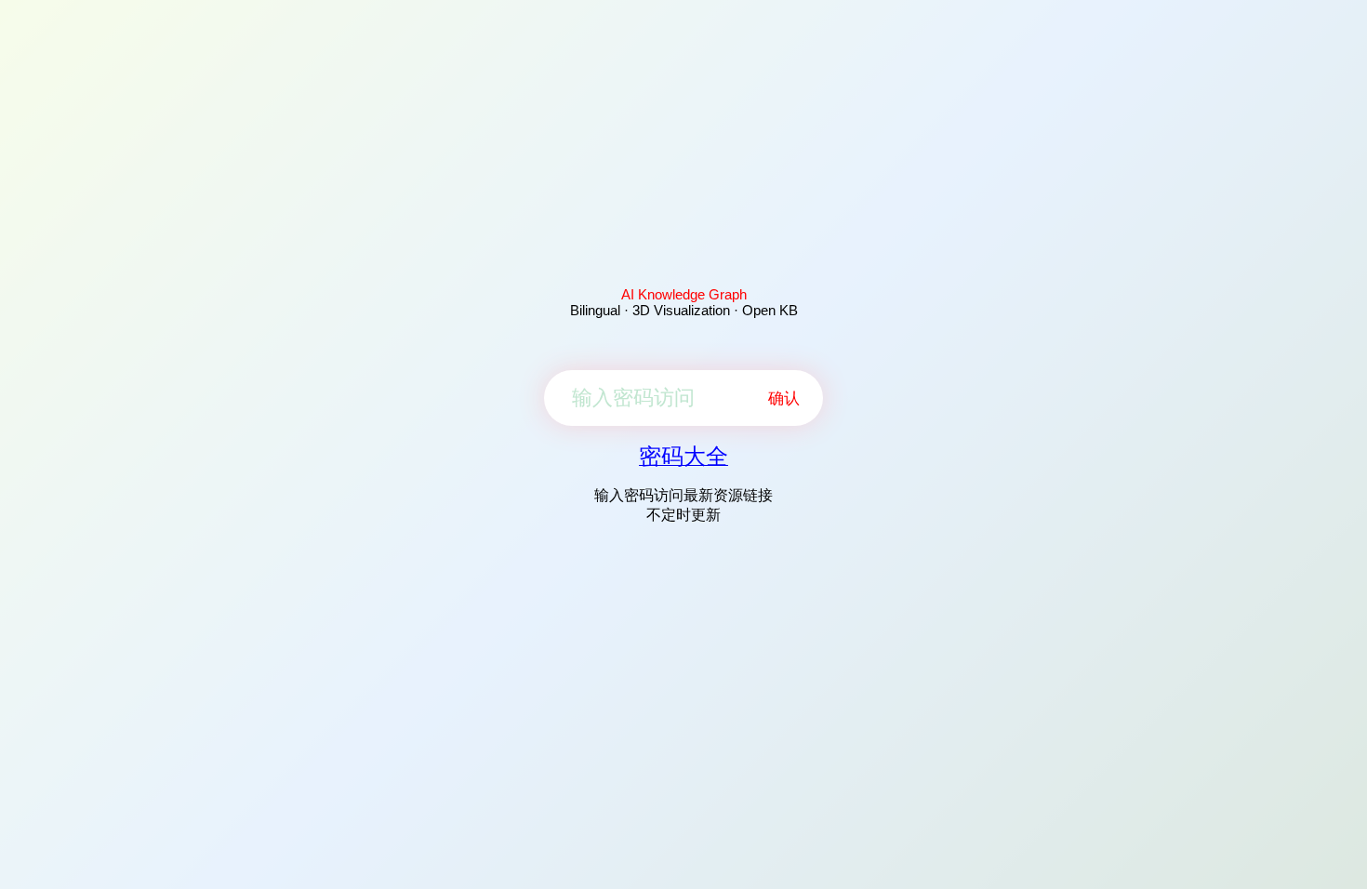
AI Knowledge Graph (684, 294)
